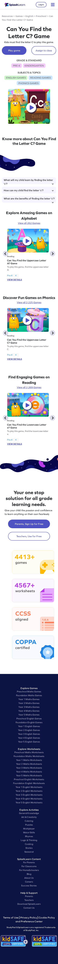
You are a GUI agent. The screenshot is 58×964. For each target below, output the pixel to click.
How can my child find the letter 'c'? (23, 190)
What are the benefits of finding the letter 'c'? (29, 198)
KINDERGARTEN (34, 65)
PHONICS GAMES (28, 83)
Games (19, 16)
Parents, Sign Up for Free (29, 524)
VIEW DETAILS (14, 279)
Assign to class (44, 50)
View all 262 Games (29, 223)
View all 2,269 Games (29, 387)
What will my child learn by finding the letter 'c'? (28, 181)
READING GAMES (40, 77)
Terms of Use (11, 917)
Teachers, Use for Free (29, 536)
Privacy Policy (28, 917)
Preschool (41, 16)
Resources (7, 16)
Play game (14, 50)
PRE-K (16, 65)
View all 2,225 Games (29, 302)
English (29, 16)
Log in (41, 5)
